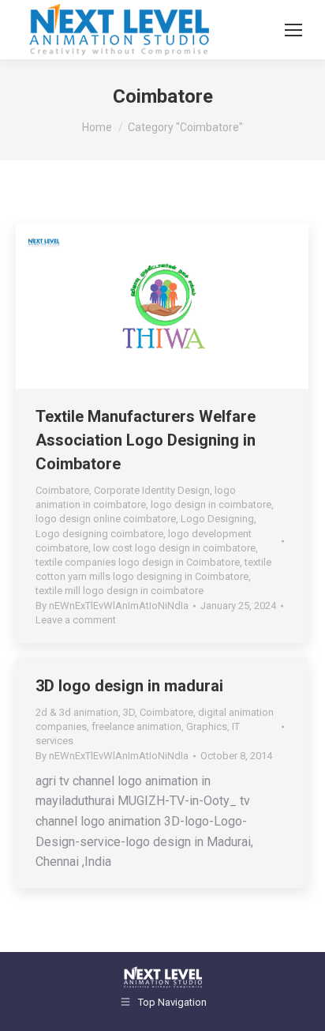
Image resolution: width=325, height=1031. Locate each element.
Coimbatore (62, 490)
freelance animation (136, 726)
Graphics (206, 726)
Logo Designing (217, 519)
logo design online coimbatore (105, 519)
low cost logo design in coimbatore (174, 548)
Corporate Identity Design (152, 490)
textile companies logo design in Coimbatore (137, 562)
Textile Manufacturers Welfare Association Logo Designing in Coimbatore (145, 440)
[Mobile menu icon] (293, 30)
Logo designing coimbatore (99, 534)
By (112, 605)
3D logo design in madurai (129, 685)
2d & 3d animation (76, 712)
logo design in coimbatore (211, 504)
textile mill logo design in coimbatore (119, 590)
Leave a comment (75, 620)
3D (129, 712)
